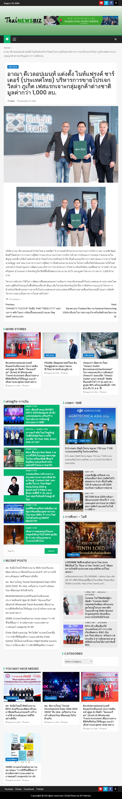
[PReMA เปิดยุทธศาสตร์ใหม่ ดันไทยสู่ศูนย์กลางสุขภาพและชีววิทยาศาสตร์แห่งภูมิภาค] (61, 345)
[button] (14, 39)
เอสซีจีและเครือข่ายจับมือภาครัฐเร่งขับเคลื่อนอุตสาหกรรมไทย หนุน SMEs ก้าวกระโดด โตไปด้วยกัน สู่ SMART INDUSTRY (41, 514)
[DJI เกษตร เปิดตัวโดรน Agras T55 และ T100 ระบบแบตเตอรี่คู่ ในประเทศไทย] (90, 426)
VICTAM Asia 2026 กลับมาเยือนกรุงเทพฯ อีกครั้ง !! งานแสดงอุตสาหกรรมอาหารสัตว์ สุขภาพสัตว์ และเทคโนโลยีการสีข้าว (100, 503)
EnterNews (70, 795)
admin (12, 101)
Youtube (8, 789)
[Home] (7, 39)
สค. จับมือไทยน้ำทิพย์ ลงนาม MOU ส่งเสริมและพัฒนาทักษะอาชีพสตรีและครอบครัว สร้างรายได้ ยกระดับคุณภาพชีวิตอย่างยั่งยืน (31, 572)
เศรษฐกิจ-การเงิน (31, 406)
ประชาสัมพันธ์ (89, 594)
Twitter (40, 789)
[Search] (116, 39)
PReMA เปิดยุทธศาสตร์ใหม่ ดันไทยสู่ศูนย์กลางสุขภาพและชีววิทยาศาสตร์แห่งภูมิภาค (60, 366)
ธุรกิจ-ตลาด (13, 67)
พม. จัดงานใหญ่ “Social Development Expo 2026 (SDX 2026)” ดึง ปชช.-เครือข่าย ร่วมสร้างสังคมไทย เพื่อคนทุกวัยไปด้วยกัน (31, 586)
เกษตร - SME (85, 441)
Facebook (29, 789)
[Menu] (14, 39)
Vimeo (18, 789)
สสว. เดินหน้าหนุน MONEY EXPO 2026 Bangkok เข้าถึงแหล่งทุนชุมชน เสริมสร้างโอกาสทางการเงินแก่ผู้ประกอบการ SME (40, 416)
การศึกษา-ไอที (73, 555)
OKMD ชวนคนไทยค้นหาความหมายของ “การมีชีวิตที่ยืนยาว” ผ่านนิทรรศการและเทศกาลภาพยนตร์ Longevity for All (30, 622)
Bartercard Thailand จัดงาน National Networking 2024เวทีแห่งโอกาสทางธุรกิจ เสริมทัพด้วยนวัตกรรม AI (89, 310)
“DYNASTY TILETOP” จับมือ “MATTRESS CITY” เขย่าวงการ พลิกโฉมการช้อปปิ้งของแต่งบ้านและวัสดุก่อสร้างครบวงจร (33, 310)
